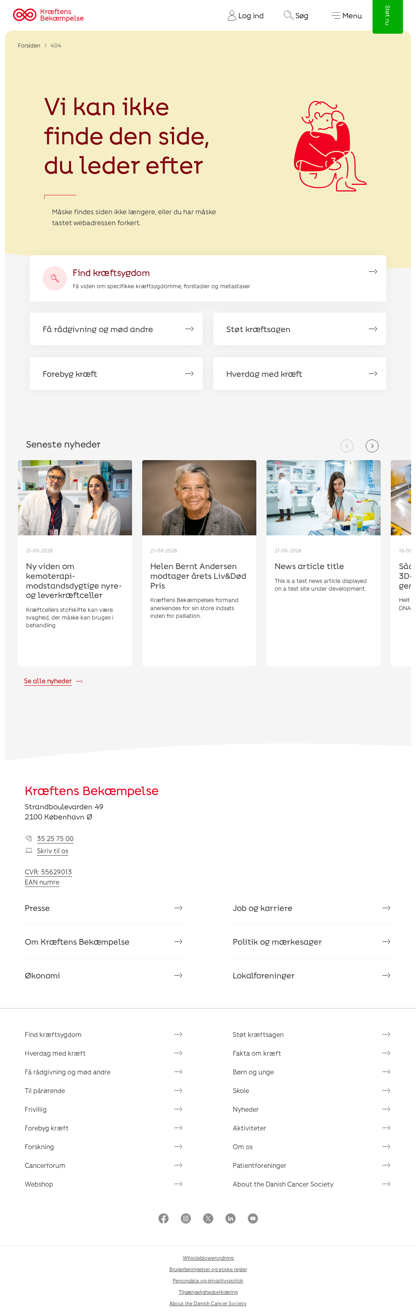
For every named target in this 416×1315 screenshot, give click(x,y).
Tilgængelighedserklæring (208, 1292)
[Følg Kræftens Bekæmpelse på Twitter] (208, 1219)
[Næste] (372, 445)
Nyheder (246, 1109)
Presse (37, 908)
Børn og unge (253, 1072)
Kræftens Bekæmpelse (92, 790)
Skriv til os (52, 850)
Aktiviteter (249, 1128)
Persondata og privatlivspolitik (208, 1280)
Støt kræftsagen (258, 1034)
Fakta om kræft (257, 1053)
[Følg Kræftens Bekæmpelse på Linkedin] (230, 1219)
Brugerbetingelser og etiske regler (208, 1269)
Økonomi (42, 975)
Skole (241, 1090)
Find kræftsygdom (53, 1034)
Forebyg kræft (47, 1128)
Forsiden (29, 45)
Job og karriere (262, 908)
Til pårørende (45, 1090)
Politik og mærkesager (277, 941)
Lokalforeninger (264, 975)
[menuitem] (242, 15)
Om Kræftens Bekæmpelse (77, 941)
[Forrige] (346, 445)
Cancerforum (45, 1165)
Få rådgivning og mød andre (67, 1072)
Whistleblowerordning (208, 1258)
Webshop (39, 1184)
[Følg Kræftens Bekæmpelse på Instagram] (186, 1219)
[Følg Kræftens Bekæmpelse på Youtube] (253, 1219)
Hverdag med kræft (55, 1053)
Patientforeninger (259, 1165)
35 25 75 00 (55, 838)
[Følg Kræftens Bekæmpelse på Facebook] (163, 1219)
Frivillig (36, 1109)
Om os (243, 1146)
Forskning (39, 1146)
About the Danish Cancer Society (283, 1184)
